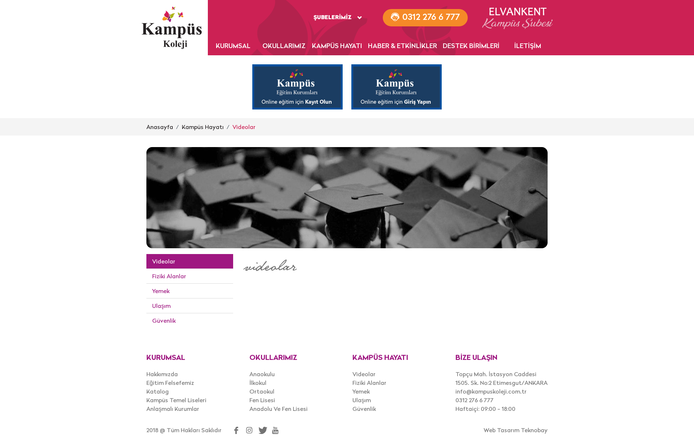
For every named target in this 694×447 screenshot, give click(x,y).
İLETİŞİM (527, 46)
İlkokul (257, 383)
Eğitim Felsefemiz (170, 383)
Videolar (244, 127)
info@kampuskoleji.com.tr (491, 391)
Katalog (157, 391)
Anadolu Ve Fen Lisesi (278, 409)
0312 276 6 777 (474, 400)
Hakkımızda (162, 374)
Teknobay (534, 430)
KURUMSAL (233, 46)
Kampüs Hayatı (203, 127)
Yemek (161, 291)
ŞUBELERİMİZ (332, 18)
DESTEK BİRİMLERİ (471, 46)
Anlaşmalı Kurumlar (172, 409)
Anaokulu (262, 374)
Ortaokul (261, 391)
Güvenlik (164, 320)
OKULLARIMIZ (283, 46)
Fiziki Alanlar (169, 276)
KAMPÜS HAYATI (337, 46)
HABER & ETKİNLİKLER (402, 46)
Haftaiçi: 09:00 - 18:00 (485, 409)
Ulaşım (161, 306)
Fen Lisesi (262, 400)
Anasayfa (159, 127)
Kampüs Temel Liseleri (176, 400)
